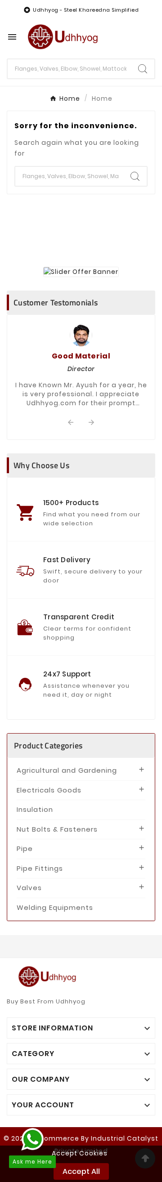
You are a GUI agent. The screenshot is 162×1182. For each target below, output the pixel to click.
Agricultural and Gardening (67, 770)
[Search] (142, 69)
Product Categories (48, 745)
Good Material (81, 356)
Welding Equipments (55, 907)
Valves (29, 887)
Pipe (25, 848)
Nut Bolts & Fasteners (57, 829)
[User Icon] (142, 37)
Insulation (35, 809)
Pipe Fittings (40, 868)
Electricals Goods (49, 790)
